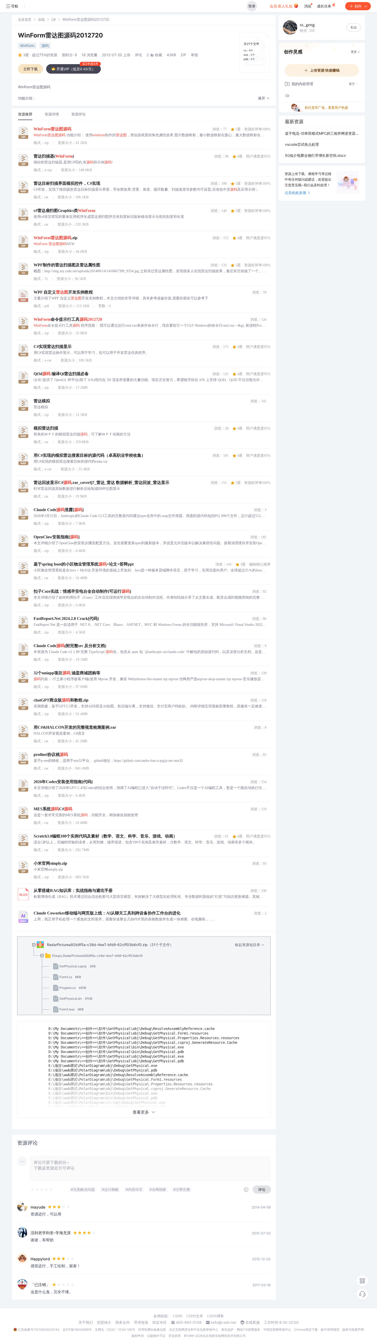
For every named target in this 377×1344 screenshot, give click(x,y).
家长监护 (227, 1329)
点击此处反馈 (295, 192)
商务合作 (122, 1322)
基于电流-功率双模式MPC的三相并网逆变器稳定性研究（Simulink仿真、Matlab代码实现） (322, 133)
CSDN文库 (194, 1316)
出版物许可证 (156, 1336)
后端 (41, 19)
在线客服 (252, 1322)
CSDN (177, 1316)
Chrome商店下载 (306, 1329)
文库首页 (24, 19)
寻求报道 (141, 1322)
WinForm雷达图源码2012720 (60, 35)
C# (53, 19)
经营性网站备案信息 (152, 1329)
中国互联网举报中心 (277, 1329)
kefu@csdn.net (223, 1322)
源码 (45, 45)
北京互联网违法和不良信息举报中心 (193, 1329)
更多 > (355, 52)
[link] (24, 19)
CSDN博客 (215, 1316)
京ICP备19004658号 (77, 1329)
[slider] (42, 1189)
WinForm (27, 45)
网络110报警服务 (248, 1329)
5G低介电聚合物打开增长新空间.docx (315, 155)
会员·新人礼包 (281, 6)
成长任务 (324, 6)
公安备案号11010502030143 (38, 1329)
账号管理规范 (330, 1329)
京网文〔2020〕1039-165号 (115, 1329)
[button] (264, 98)
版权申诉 (138, 1336)
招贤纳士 (104, 1322)
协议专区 (159, 1322)
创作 (358, 6)
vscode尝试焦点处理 (302, 144)
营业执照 (174, 1336)
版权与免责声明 (353, 1329)
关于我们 (85, 1322)
